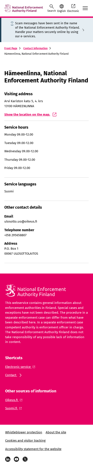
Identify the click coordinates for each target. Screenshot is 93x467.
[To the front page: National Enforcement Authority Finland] (23, 8)
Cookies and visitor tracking (25, 440)
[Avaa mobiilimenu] (85, 8)
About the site (56, 432)
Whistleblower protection (23, 432)
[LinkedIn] (7, 459)
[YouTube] (16, 459)
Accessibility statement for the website (33, 449)
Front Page (10, 48)
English (61, 11)
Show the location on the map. (27, 114)
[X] (25, 459)
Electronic (73, 11)
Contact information (35, 48)
